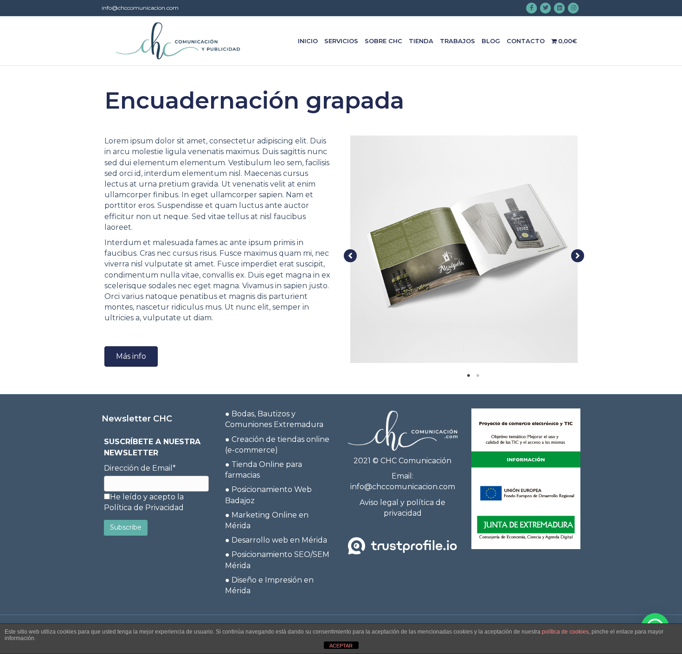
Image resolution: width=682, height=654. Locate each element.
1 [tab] (468, 375)
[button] (131, 356)
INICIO (308, 41)
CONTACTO (526, 41)
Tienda (421, 41)
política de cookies (565, 631)
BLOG (491, 41)
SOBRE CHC (383, 41)
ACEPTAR (341, 645)
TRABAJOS (457, 41)
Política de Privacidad (144, 507)
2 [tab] (478, 375)
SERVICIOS (341, 41)
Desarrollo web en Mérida (279, 540)
